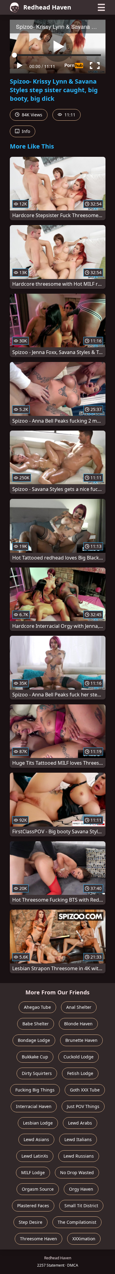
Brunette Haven (81, 1040)
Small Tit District (81, 1205)
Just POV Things (83, 1106)
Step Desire (30, 1222)
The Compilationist (77, 1222)
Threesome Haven (38, 1239)
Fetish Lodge (80, 1073)
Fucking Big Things (35, 1090)
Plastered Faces (33, 1205)
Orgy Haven (81, 1189)
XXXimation (83, 1239)
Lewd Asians (36, 1139)
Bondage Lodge (34, 1040)
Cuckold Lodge (78, 1057)
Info (25, 131)
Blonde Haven (78, 1024)
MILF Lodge (33, 1172)
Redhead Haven (47, 7)
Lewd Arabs (80, 1123)
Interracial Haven (34, 1106)
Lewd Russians (78, 1156)
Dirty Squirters (37, 1073)
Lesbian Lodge (38, 1123)
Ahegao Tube (37, 1007)
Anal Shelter (78, 1007)
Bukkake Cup (35, 1057)
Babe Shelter (35, 1024)
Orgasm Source (38, 1189)
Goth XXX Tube (85, 1090)
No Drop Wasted (77, 1172)
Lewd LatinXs (34, 1156)
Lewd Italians (78, 1139)
